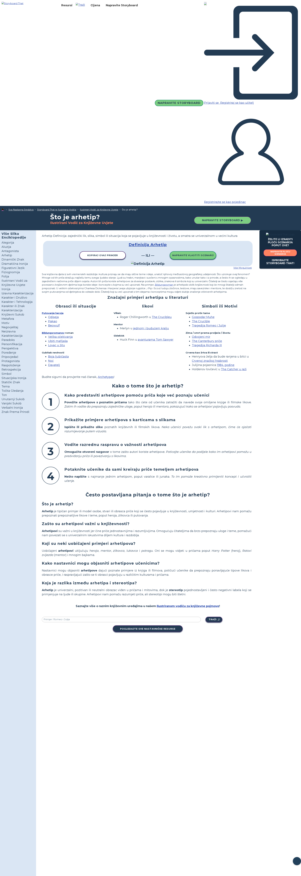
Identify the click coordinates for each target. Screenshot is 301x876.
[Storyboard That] (12, 3)
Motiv (5, 323)
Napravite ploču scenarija (280, 252)
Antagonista (10, 251)
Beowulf (54, 325)
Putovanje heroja (52, 313)
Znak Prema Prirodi (15, 412)
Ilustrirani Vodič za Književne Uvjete (99, 209)
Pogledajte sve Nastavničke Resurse (147, 628)
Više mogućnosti (242, 267)
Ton (4, 395)
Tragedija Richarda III (207, 345)
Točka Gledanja (13, 390)
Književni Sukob (13, 314)
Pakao (52, 321)
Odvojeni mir (201, 337)
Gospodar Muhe (203, 317)
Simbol (6, 374)
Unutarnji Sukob (13, 399)
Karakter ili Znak (13, 306)
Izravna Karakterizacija (18, 293)
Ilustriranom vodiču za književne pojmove (188, 606)
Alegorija (8, 242)
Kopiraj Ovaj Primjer (102, 255)
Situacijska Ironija (14, 378)
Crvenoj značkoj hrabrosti (210, 361)
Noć (51, 361)
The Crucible (201, 321)
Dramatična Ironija (15, 264)
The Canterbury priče (207, 341)
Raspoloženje (11, 365)
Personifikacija (12, 344)
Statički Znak (11, 382)
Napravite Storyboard (122, 5)
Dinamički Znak (13, 259)
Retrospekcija (11, 369)
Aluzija (6, 247)
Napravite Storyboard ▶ (222, 220)
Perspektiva (10, 348)
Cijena (95, 5)
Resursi (66, 5)
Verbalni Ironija (12, 407)
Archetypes (106, 377)
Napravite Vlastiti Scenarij (193, 255)
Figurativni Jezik (13, 268)
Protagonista (11, 361)
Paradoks (8, 340)
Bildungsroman (164, 284)
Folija (5, 276)
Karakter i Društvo (14, 297)
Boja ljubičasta (58, 356)
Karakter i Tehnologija (17, 302)
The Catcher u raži (234, 369)
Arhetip (7, 255)
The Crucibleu (162, 317)
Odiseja (53, 317)
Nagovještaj (10, 327)
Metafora (8, 319)
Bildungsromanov (53, 332)
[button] (81, 5)
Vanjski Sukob (11, 403)
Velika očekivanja (60, 337)
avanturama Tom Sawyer (155, 339)
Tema (6, 386)
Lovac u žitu (56, 345)
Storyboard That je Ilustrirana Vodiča (56, 209)
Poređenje (9, 352)
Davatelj (54, 365)
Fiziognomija (11, 272)
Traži (213, 619)
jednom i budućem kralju (151, 328)
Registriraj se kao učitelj (236, 103)
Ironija (6, 289)
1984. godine (225, 365)
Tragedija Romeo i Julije (209, 325)
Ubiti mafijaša (58, 341)
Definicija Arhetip (148, 244)
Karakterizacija (12, 310)
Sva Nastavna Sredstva (21, 209)
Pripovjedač (10, 357)
